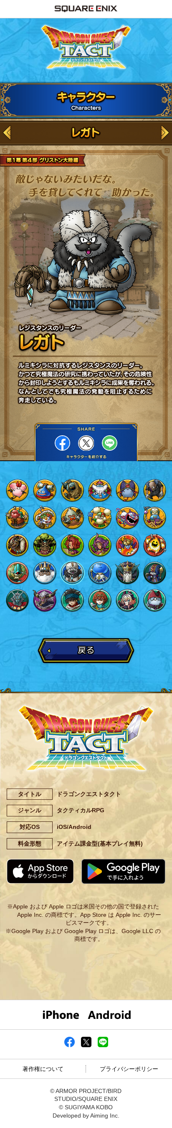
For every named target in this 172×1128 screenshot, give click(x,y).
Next (165, 133)
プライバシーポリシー (129, 1069)
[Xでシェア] (86, 1045)
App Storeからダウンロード (40, 871)
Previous (7, 133)
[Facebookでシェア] (69, 1045)
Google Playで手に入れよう (123, 871)
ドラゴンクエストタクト (86, 47)
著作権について (43, 1069)
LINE (109, 443)
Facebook (62, 443)
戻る (86, 650)
